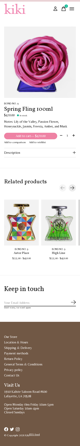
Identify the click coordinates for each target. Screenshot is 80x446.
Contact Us (11, 375)
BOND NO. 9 (11, 103)
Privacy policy (13, 370)
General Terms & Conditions (23, 364)
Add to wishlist (37, 142)
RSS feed (34, 434)
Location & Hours (16, 342)
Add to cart (31, 136)
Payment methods (16, 353)
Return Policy (13, 359)
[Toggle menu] (72, 9)
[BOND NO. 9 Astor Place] (21, 223)
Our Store (10, 337)
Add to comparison (15, 142)
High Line (58, 253)
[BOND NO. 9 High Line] (58, 223)
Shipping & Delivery (18, 348)
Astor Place (21, 253)
